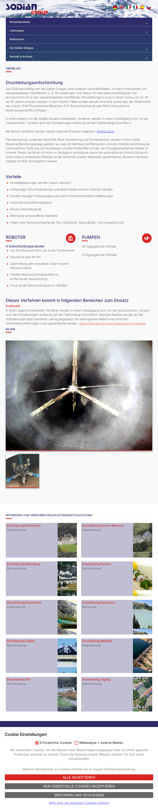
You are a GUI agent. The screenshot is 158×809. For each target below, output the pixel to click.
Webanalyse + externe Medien (101, 743)
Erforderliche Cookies (56, 743)
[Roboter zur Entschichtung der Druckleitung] (22, 471)
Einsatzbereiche (20, 21)
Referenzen (17, 39)
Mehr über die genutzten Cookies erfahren (79, 803)
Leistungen (17, 30)
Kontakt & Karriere (21, 56)
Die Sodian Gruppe (21, 47)
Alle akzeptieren (79, 777)
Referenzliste (105, 131)
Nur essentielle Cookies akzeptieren (79, 786)
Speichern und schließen (79, 795)
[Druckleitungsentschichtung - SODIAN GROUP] (79, 396)
